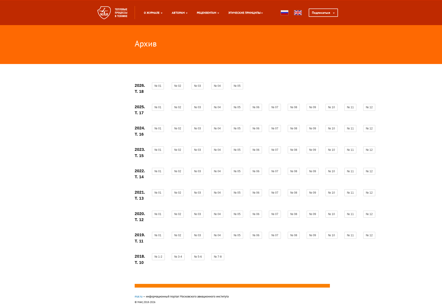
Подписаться (322, 13)
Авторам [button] (178, 13)
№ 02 (177, 85)
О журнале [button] (152, 13)
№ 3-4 (178, 256)
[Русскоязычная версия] (284, 12)
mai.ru (138, 296)
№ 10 (331, 107)
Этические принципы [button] (244, 13)
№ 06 (256, 107)
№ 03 (197, 85)
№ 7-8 (218, 256)
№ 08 (293, 107)
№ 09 (312, 107)
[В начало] (121, 12)
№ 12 (369, 107)
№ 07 (274, 107)
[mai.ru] (104, 12)
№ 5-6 (198, 256)
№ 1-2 (158, 256)
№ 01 (157, 85)
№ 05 (237, 85)
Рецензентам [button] (207, 13)
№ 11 (350, 107)
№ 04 (217, 85)
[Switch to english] (298, 12)
